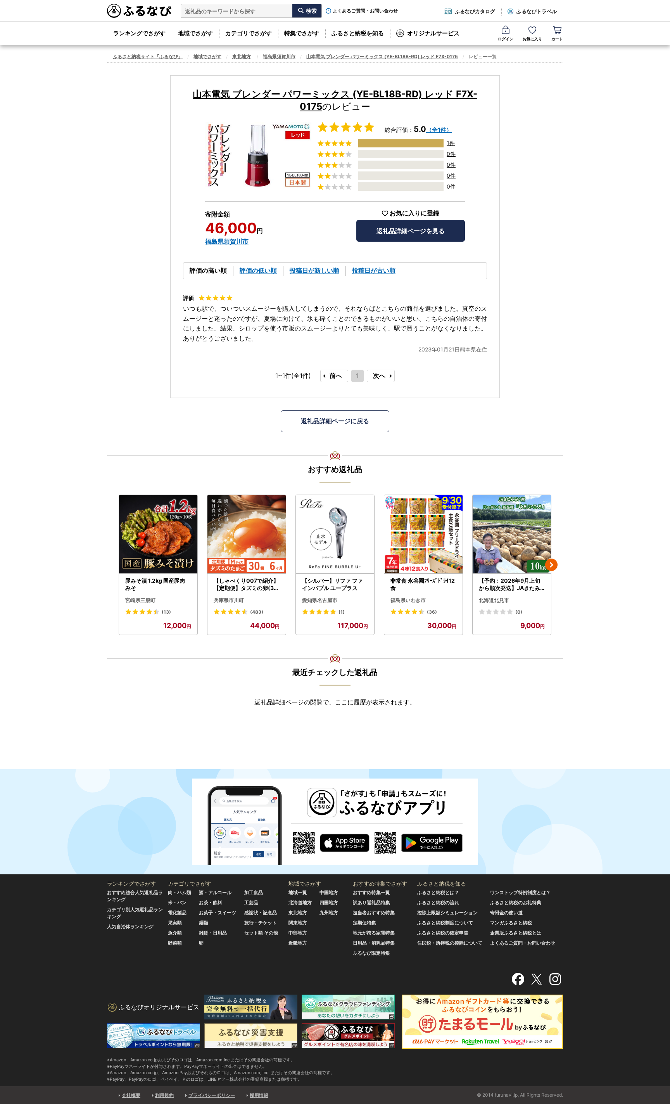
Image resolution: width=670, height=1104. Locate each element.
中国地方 (328, 892)
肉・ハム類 (179, 892)
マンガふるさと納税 (511, 923)
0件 (451, 154)
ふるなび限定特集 (371, 953)
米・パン (177, 902)
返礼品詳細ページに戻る (335, 421)
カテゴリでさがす (248, 33)
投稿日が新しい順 (314, 270)
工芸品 (251, 902)
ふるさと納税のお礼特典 (515, 902)
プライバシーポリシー (211, 1095)
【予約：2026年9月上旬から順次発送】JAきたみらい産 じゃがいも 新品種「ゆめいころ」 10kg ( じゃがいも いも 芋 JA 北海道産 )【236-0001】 (512, 584)
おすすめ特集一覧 (371, 892)
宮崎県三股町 (140, 600)
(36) (432, 612)
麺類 (203, 923)
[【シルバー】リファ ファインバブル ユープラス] (335, 534)
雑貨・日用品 (213, 933)
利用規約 (164, 1095)
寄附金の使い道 (506, 912)
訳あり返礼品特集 (371, 902)
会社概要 (131, 1095)
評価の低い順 (258, 270)
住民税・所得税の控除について (449, 943)
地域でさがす (195, 33)
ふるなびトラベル (536, 11)
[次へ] (551, 565)
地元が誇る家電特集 (374, 933)
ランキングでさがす (139, 33)
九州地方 (328, 912)
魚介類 (175, 933)
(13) (166, 612)
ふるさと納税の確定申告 (442, 933)
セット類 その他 (261, 933)
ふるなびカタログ (475, 11)
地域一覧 (297, 892)
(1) (341, 612)
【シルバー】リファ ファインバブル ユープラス (332, 584)
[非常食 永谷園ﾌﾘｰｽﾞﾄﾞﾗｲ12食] (423, 534)
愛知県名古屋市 (319, 600)
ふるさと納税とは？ (438, 892)
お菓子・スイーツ (217, 912)
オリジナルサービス (433, 33)
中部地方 (297, 933)
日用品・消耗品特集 (374, 943)
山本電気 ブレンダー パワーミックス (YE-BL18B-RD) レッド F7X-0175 (382, 56)
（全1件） (439, 129)
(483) (256, 612)
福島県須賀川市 (279, 56)
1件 (451, 143)
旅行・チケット (260, 923)
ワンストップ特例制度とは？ (520, 892)
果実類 (175, 923)
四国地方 (328, 902)
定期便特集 (364, 923)
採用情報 (259, 1095)
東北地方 (241, 56)
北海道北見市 (494, 600)
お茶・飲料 (210, 902)
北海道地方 (300, 902)
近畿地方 (297, 943)
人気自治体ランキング (130, 926)
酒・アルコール (215, 892)
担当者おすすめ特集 (374, 912)
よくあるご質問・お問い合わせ (365, 11)
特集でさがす (301, 33)
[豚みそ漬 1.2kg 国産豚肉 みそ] (158, 534)
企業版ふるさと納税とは (515, 933)
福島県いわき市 (408, 600)
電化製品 (177, 912)
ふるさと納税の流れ (438, 902)
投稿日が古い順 (373, 270)
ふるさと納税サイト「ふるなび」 (148, 56)
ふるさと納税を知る (358, 33)
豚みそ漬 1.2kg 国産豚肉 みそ (155, 584)
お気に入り (532, 38)
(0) (518, 612)
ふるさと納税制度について (445, 923)
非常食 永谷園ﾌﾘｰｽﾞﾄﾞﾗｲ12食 (422, 584)
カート (557, 38)
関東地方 (297, 923)
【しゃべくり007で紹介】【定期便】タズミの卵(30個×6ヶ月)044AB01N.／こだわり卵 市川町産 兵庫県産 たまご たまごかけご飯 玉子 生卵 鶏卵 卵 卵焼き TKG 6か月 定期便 (246, 584)
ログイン (505, 38)
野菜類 (175, 943)
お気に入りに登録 (414, 213)
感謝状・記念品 (260, 912)
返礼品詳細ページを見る (410, 231)
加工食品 (253, 892)
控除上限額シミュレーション (447, 912)
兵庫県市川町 (229, 600)
